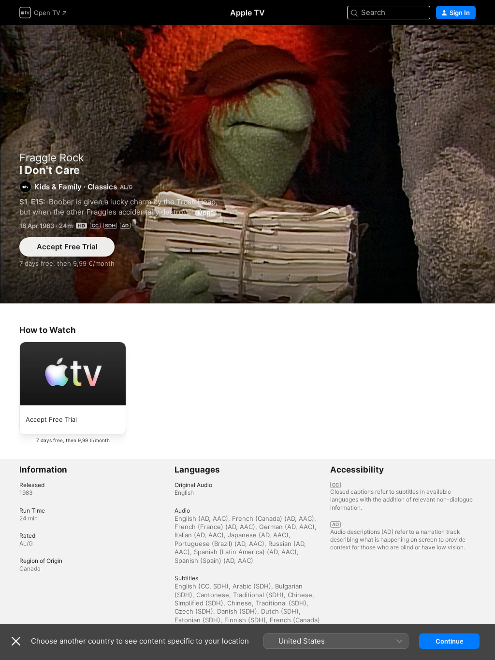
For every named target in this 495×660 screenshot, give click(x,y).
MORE (206, 213)
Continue (450, 641)
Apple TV (247, 12)
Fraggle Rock (51, 157)
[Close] (16, 641)
